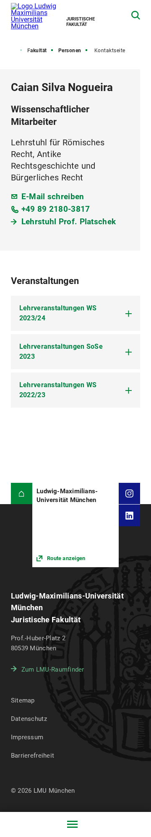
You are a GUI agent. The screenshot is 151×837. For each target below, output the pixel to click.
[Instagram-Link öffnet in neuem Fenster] (129, 493)
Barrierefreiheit (32, 755)
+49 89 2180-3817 (55, 209)
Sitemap (23, 700)
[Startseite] (21, 493)
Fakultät (37, 50)
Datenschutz (29, 719)
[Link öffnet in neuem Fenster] (75, 525)
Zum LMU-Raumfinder (52, 669)
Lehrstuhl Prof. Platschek (68, 221)
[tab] (76, 313)
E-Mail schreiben (52, 196)
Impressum (27, 737)
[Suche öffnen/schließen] (135, 15)
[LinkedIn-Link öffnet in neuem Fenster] (129, 515)
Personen (69, 50)
